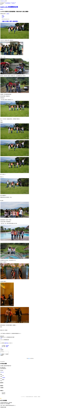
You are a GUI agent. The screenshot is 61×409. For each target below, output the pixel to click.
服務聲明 (39, 396)
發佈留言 (2, 355)
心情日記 (7, 13)
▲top (1, 348)
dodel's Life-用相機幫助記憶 (9, 7)
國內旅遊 (7, 345)
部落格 (3, 16)
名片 (3, 17)
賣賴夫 (7, 346)
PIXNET (24, 396)
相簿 (3, 15)
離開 (5, 407)
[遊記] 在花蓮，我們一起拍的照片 (10, 21)
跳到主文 (1, 9)
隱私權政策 (35, 396)
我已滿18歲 (2, 407)
